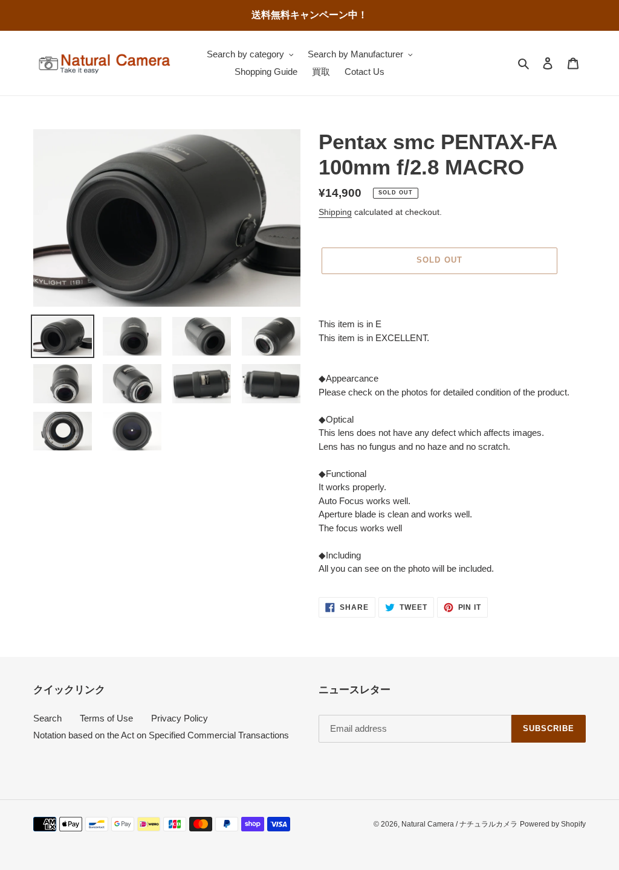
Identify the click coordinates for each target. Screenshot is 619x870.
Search (47, 718)
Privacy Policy (179, 718)
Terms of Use (106, 718)
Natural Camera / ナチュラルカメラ (459, 824)
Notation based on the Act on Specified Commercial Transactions (161, 735)
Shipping (335, 212)
